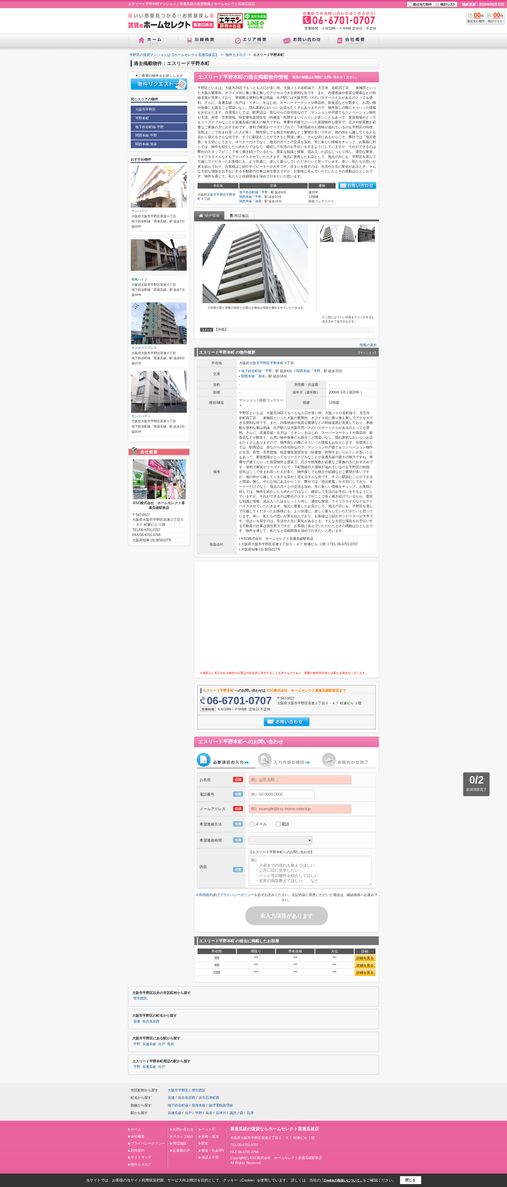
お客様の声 (181, 1150)
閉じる (410, 1180)
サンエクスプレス (144, 348)
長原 (170, 1044)
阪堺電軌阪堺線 (221, 1105)
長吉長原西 (150, 1021)
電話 (285, 824)
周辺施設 (180, 1143)
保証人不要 (210, 1157)
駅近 (204, 1143)
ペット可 (208, 1129)
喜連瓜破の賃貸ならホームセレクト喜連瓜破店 (274, 1129)
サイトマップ (141, 1157)
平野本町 (277, 363)
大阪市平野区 (216, 194)
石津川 (221, 1113)
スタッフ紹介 (183, 1136)
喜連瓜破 (149, 1044)
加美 (258, 201)
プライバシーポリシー (237, 895)
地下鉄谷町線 (248, 192)
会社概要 (137, 1136)
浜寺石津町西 (209, 1098)
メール (261, 824)
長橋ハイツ (139, 279)
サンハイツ (139, 211)
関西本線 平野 (146, 135)
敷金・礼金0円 (212, 1150)
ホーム (136, 1129)
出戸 (161, 1044)
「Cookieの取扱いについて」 (342, 1180)
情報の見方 (368, 345)
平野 (264, 192)
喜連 (136, 1021)
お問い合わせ (183, 1129)
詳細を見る (365, 958)
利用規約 (206, 895)
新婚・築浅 (210, 1136)
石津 (250, 1113)
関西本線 (245, 197)
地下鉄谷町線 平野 (149, 127)
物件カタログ (141, 1164)
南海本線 (198, 1105)
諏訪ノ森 (236, 1113)
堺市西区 (140, 998)
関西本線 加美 (146, 144)
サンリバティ (141, 416)
